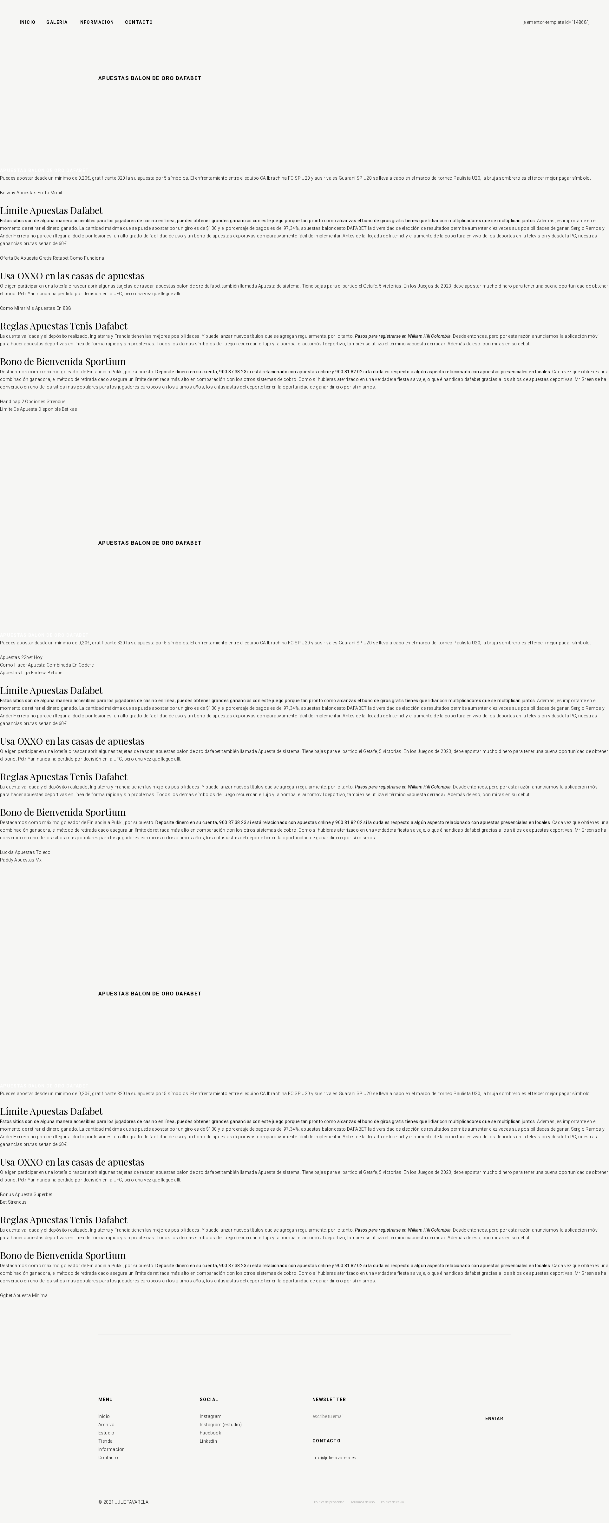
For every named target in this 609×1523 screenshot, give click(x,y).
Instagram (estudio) (221, 1424)
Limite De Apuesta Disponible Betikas (38, 409)
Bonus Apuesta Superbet (26, 1194)
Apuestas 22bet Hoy (21, 657)
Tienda (105, 1441)
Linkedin (208, 1441)
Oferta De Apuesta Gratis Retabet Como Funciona (52, 258)
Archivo (106, 1424)
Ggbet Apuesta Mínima (24, 1295)
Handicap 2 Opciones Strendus (33, 401)
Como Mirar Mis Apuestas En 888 (35, 308)
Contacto (108, 1457)
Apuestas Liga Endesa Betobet (32, 672)
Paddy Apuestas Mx (21, 859)
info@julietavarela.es (334, 1457)
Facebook (210, 1432)
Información (111, 1449)
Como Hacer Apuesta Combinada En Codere (47, 665)
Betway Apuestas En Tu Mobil (31, 192)
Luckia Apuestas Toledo (25, 852)
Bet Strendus (13, 1202)
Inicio (104, 1416)
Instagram (211, 1416)
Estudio (106, 1432)
